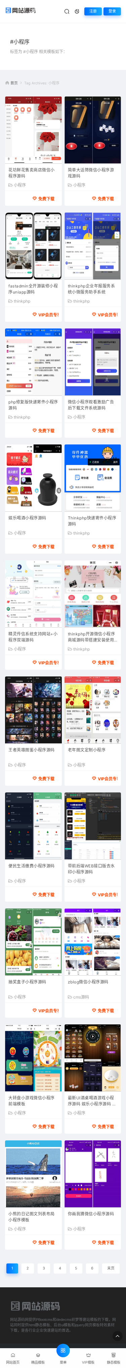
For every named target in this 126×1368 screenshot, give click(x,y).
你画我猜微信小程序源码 (91, 1213)
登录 (112, 11)
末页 (111, 1268)
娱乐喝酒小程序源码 (27, 517)
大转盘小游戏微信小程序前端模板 (31, 1100)
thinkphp (22, 301)
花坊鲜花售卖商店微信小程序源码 (31, 173)
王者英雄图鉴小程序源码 (31, 749)
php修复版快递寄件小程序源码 (33, 405)
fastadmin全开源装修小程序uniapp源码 (33, 289)
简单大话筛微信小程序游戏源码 (91, 173)
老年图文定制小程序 (87, 749)
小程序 (20, 185)
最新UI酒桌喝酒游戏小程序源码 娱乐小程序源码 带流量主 (92, 1101)
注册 (93, 11)
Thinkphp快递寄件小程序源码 (92, 520)
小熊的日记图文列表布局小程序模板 (31, 1216)
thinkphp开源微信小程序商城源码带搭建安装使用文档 (91, 637)
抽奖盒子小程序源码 (27, 981)
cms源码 (81, 997)
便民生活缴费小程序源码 (31, 865)
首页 (14, 83)
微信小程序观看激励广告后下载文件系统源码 (91, 405)
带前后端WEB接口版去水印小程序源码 (91, 868)
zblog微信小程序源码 (88, 981)
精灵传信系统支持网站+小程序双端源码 (32, 636)
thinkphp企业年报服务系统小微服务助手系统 (91, 289)
